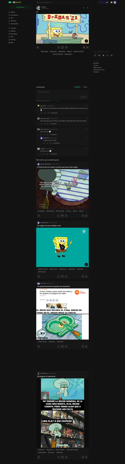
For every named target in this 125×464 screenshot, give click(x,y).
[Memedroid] (10, 2)
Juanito (75, 211)
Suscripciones (14, 24)
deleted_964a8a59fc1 (45, 164)
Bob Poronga (42, 271)
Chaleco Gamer (43, 341)
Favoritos (13, 28)
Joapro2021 (43, 106)
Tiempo (85, 87)
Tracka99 (42, 148)
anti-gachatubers (44, 222)
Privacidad (96, 72)
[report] (84, 47)
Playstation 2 (50, 449)
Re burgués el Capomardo (46, 376)
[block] (87, 47)
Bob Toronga (50, 211)
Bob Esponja (45, 51)
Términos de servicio (99, 70)
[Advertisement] (104, 27)
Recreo (81, 211)
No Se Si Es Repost (58, 54)
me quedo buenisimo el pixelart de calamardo (53, 286)
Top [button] (12, 18)
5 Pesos (69, 211)
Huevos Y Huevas (43, 269)
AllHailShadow (44, 373)
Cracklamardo (42, 452)
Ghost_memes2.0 (44, 129)
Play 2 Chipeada (60, 449)
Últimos (13, 12)
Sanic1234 (43, 283)
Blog (12, 42)
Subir (20, 7)
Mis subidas (14, 34)
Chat (12, 37)
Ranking (13, 39)
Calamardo (80, 269)
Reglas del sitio (97, 67)
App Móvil (96, 63)
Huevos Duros (53, 269)
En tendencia (14, 15)
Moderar (13, 31)
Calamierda (53, 51)
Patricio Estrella (60, 211)
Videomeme (69, 54)
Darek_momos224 (45, 118)
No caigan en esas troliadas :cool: (49, 226)
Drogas (69, 51)
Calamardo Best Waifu (72, 449)
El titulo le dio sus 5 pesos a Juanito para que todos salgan (57, 167)
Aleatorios (13, 21)
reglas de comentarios (54, 100)
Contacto (95, 65)
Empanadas (62, 51)
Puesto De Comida (78, 51)
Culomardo (51, 452)
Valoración (77, 87)
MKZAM (44, 7)
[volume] (86, 41)
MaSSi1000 (46, 138)
